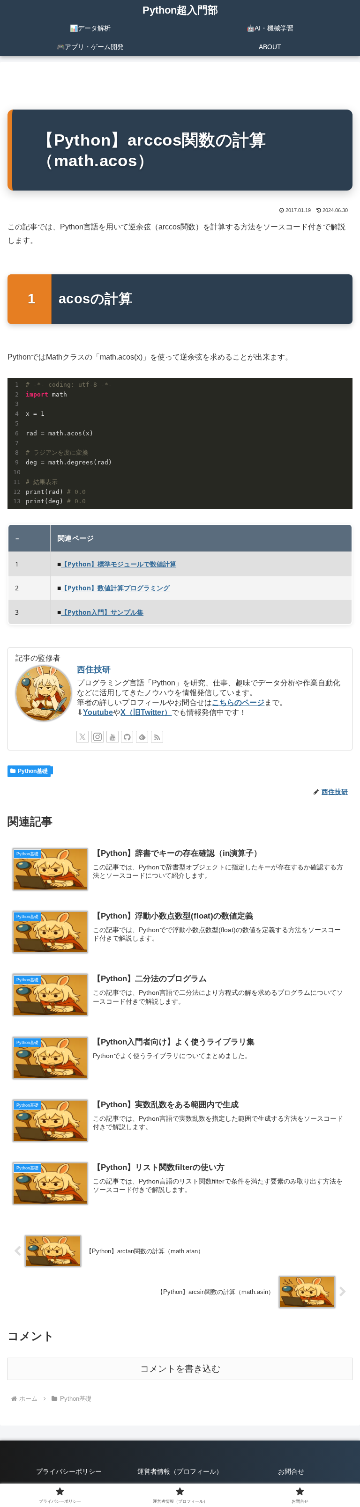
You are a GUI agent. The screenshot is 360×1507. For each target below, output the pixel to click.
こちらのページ (238, 702)
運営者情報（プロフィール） (180, 1471)
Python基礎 (33, 771)
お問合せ (291, 1471)
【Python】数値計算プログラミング (115, 587)
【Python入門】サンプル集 (102, 612)
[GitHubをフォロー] (127, 737)
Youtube (98, 712)
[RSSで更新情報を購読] (157, 737)
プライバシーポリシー (69, 1471)
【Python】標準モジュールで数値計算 (118, 563)
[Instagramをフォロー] (97, 737)
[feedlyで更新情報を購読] (142, 737)
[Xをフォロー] (82, 737)
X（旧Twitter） (146, 712)
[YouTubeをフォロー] (112, 737)
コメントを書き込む (180, 1369)
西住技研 (94, 669)
